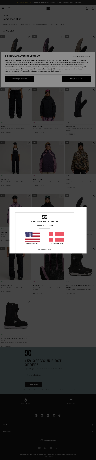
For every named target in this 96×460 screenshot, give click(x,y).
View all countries (44, 249)
